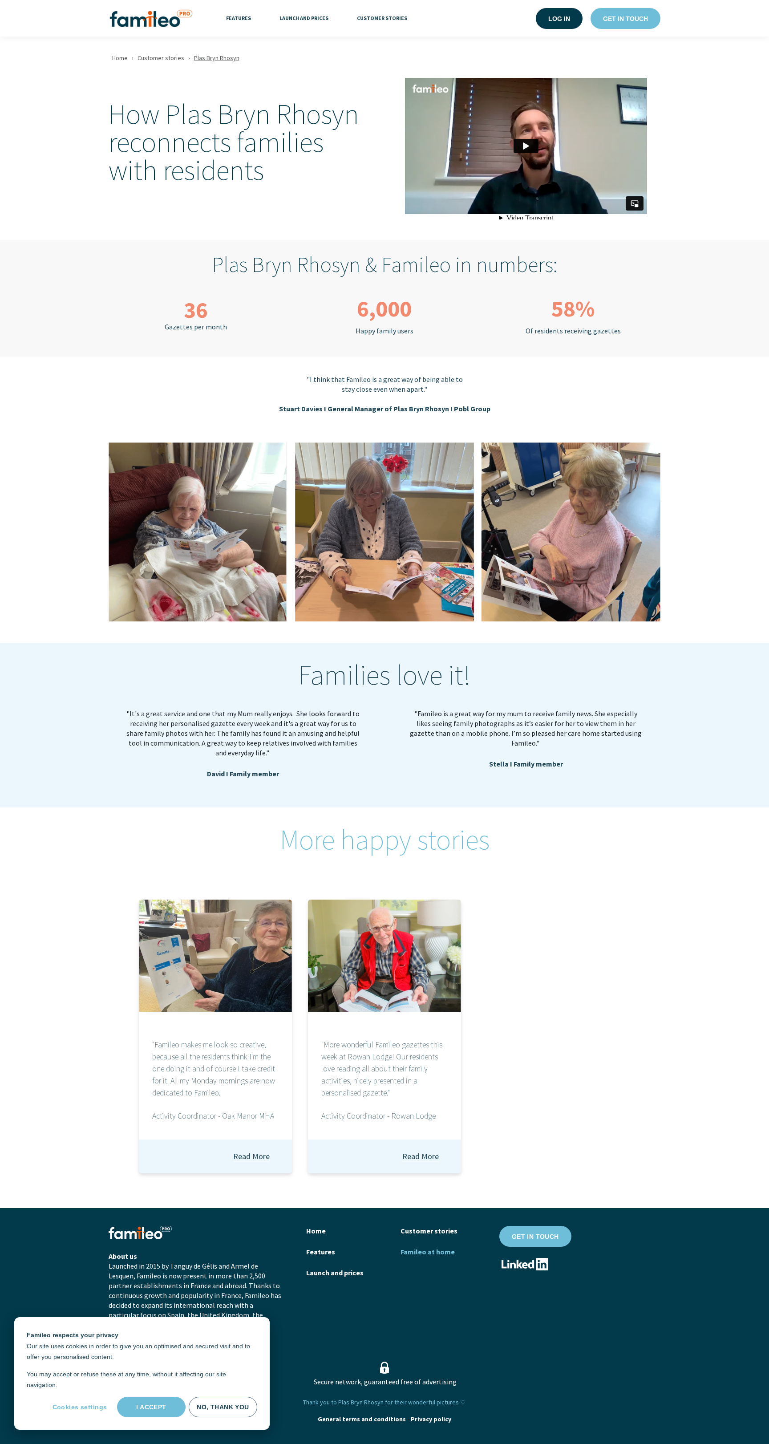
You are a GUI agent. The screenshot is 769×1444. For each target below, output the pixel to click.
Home (120, 58)
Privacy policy (431, 1419)
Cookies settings (80, 1407)
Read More (251, 1156)
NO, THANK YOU (223, 1407)
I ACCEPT (151, 1407)
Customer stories (161, 58)
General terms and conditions (362, 1419)
